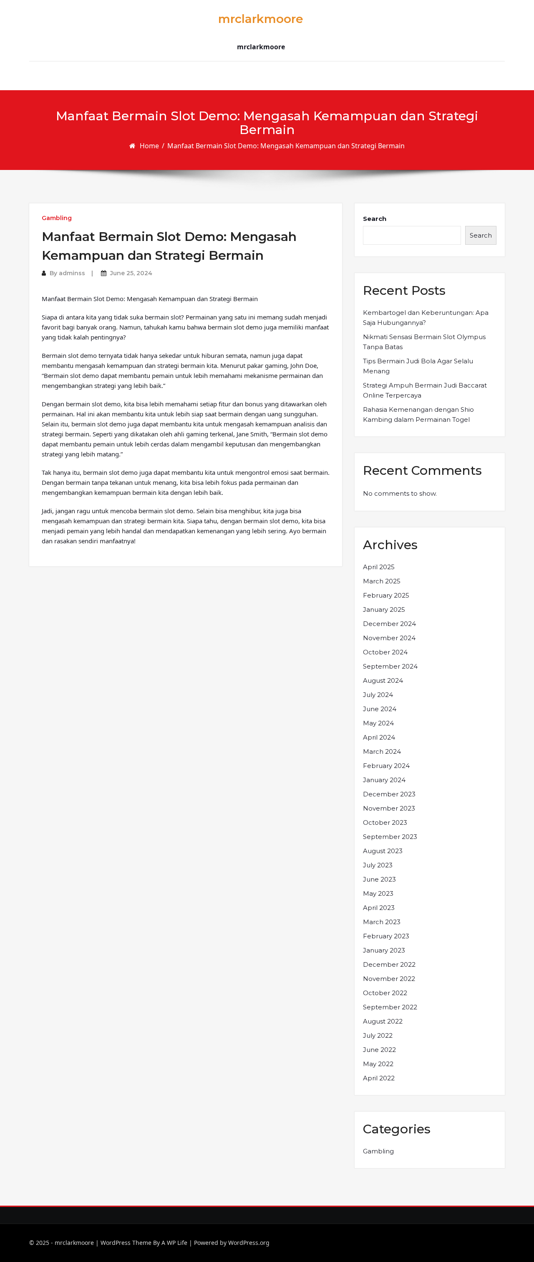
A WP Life (174, 1243)
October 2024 (385, 652)
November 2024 (389, 638)
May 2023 (378, 893)
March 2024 (382, 751)
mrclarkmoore (260, 19)
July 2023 (378, 865)
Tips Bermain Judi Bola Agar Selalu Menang (418, 366)
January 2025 (384, 609)
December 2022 (389, 964)
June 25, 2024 (131, 273)
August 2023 (383, 851)
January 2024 (384, 780)
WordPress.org (249, 1243)
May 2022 (378, 1064)
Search (374, 219)
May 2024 (378, 723)
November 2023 (389, 808)
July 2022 (378, 1035)
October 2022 (385, 993)
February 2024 (386, 766)
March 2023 (381, 922)
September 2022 (390, 1007)
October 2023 (385, 822)
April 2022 (379, 1078)
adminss (72, 273)
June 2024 (379, 709)
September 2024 (390, 666)
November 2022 (389, 979)
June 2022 (379, 1050)
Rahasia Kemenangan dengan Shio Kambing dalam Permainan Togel (418, 414)
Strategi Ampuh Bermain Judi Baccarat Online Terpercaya (425, 390)
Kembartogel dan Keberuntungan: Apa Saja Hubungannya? (426, 318)
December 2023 (389, 794)
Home (149, 145)
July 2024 (378, 695)
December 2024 (389, 624)
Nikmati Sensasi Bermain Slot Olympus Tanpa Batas (424, 342)
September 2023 (390, 837)
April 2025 (379, 567)
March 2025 (381, 581)
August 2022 (383, 1021)
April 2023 (379, 908)
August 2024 (383, 680)
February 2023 (386, 936)
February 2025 (386, 595)
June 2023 (379, 879)
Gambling (57, 218)
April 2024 (379, 737)
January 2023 (384, 950)
